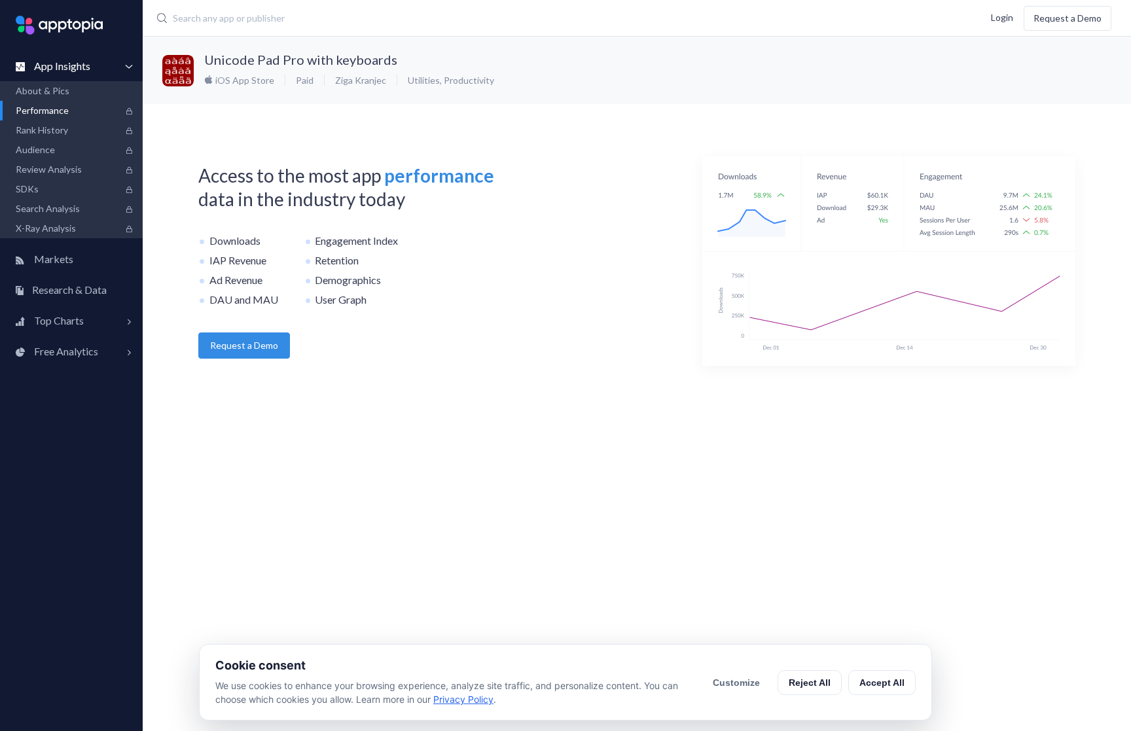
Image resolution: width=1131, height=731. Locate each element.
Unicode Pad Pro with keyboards (300, 59)
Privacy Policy (463, 699)
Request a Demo (1067, 18)
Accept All (882, 682)
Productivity (469, 80)
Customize (736, 682)
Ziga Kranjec (360, 80)
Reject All (810, 682)
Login (1002, 16)
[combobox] (464, 18)
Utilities (424, 80)
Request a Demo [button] (244, 345)
